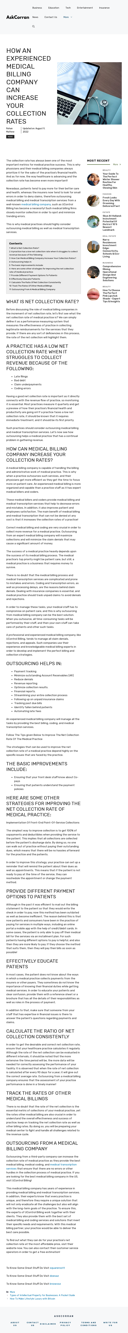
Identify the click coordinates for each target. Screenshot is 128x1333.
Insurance (104, 7)
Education (53, 7)
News (35, 17)
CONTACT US (33, 1323)
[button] (33, 26)
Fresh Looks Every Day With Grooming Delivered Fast (111, 201)
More (66, 17)
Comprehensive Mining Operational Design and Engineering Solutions (112, 273)
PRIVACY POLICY (65, 1323)
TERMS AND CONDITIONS (89, 1323)
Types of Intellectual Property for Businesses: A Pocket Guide (42, 1295)
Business (37, 7)
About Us (15, 1323)
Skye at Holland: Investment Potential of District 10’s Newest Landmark (112, 222)
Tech (68, 7)
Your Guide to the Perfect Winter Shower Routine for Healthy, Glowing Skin (111, 180)
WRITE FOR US (110, 1323)
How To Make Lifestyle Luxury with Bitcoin (32, 1298)
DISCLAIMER (48, 1324)
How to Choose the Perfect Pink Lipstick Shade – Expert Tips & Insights (111, 296)
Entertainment (85, 7)
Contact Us (50, 17)
